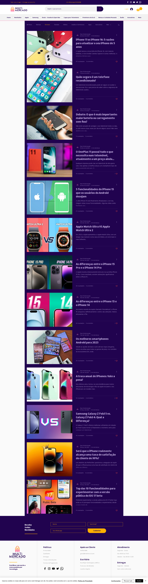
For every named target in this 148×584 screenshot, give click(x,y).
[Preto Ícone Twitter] (57, 568)
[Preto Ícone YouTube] (53, 568)
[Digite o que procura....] (100, 8)
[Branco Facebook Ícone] (128, 2)
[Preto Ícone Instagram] (49, 568)
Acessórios (99, 24)
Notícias (38, 24)
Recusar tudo (128, 581)
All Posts (29, 24)
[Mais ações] (117, 35)
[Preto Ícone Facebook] (45, 568)
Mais (107, 24)
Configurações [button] (116, 581)
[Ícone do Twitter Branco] (137, 2)
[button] (139, 9)
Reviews (47, 24)
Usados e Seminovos (77, 24)
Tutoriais (56, 24)
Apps (90, 24)
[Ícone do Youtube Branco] (134, 2)
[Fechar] (145, 580)
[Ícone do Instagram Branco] (131, 2)
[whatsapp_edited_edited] (62, 568)
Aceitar (139, 581)
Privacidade (47, 550)
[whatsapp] (140, 2)
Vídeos (65, 24)
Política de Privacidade (85, 581)
